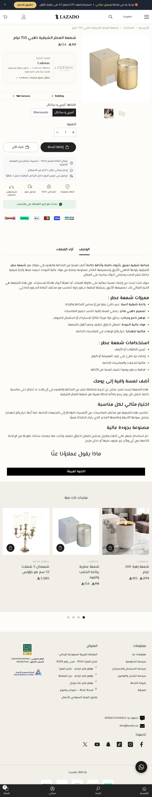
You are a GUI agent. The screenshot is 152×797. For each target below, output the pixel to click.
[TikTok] (119, 744)
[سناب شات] (108, 744)
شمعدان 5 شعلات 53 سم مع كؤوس (35, 569)
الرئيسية (144, 28)
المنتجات (128, 28)
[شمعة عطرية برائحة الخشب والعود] (75, 531)
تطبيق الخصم (25, 5)
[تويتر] (85, 744)
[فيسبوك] (141, 744)
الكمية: (71, 124)
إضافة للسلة (56, 147)
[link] (98, 790)
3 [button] (73, 617)
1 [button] (84, 617)
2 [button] (78, 617)
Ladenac (143, 562)
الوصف (84, 249)
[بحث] (110, 16)
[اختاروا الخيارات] (60, 548)
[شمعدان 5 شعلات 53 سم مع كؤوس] (26, 531)
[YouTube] (97, 744)
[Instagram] (130, 744)
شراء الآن (18, 147)
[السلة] (5, 17)
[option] (115, 68)
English (127, 17)
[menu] (146, 16)
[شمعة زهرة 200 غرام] (125, 531)
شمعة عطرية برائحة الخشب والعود (89, 572)
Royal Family (41, 562)
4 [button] (68, 617)
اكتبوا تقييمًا (76, 471)
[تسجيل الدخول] (24, 17)
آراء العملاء (64, 249)
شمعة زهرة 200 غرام (137, 569)
